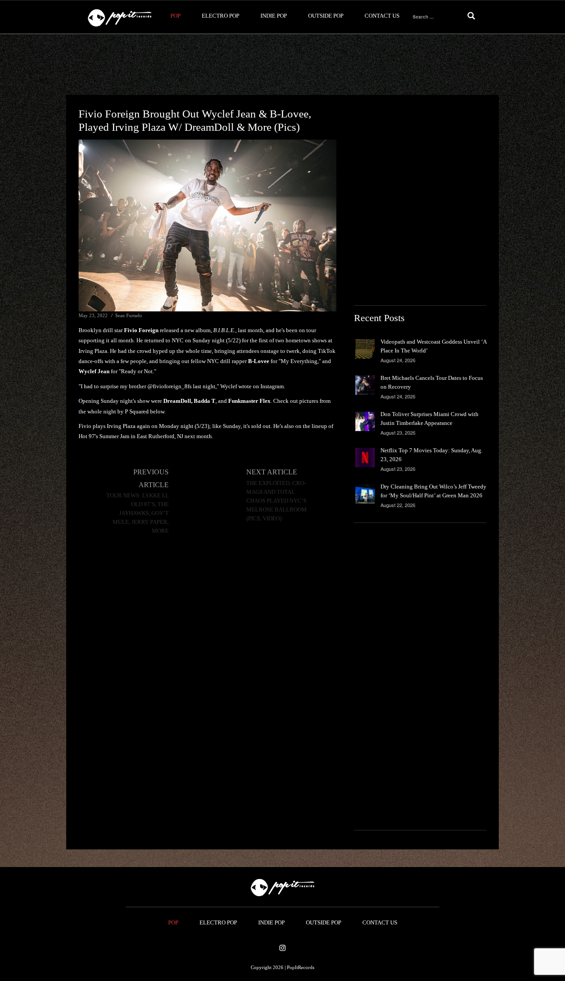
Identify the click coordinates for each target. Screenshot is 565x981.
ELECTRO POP (220, 15)
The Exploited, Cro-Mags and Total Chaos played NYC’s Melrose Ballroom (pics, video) (276, 501)
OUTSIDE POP (325, 15)
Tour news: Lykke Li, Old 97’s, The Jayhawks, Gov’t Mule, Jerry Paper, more (137, 513)
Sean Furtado (128, 315)
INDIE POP (273, 15)
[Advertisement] (282, 65)
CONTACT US (382, 15)
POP (175, 15)
